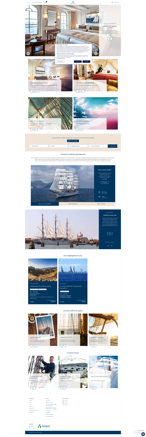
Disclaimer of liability (49, 414)
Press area (31, 406)
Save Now (34, 129)
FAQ (30, 402)
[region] (73, 54)
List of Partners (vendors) (61, 58)
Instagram (66, 402)
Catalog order (31, 412)
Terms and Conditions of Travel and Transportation (51, 405)
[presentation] (28, 53)
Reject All (77, 61)
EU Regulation (48, 410)
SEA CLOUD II (73, 204)
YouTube (65, 404)
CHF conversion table (49, 416)
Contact (30, 400)
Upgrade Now (34, 91)
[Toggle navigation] (28, 2)
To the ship (104, 182)
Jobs (30, 404)
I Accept (86, 61)
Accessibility (48, 412)
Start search (113, 146)
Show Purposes (60, 61)
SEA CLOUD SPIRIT (45, 204)
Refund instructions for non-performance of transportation (51, 408)
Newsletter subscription (33, 410)
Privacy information (49, 402)
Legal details (48, 400)
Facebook (66, 400)
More (110, 38)
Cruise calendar (74, 140)
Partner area (31, 408)
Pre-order (34, 345)
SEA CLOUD (101, 204)
